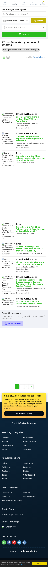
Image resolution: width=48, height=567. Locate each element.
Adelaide (6, 471)
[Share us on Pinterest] (14, 542)
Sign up (26, 492)
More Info (23, 565)
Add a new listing (24, 413)
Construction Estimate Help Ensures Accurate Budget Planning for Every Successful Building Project (29, 283)
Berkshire (27, 467)
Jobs (25, 445)
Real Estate (28, 437)
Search (13, 551)
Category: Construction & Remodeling (19, 50)
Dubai (4, 463)
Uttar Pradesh (29, 475)
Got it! (39, 563)
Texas (4, 475)
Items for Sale (29, 441)
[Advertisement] (24, 86)
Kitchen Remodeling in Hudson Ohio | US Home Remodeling (30, 263)
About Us (6, 496)
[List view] (4, 57)
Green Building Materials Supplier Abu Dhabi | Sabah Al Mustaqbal (30, 138)
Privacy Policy (29, 496)
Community (7, 445)
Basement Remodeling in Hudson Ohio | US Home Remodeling (27, 119)
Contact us (7, 492)
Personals (6, 449)
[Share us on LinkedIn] (24, 542)
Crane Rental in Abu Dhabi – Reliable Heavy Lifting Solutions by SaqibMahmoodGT (30, 158)
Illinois (4, 478)
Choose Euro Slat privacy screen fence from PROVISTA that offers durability (29, 249)
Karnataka (27, 478)
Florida (26, 471)
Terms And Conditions (12, 500)
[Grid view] (8, 57)
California (6, 467)
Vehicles (27, 449)
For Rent (5, 441)
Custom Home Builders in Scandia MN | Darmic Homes (29, 303)
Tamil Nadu (28, 463)
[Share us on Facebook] (9, 542)
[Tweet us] (19, 542)
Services (5, 437)
